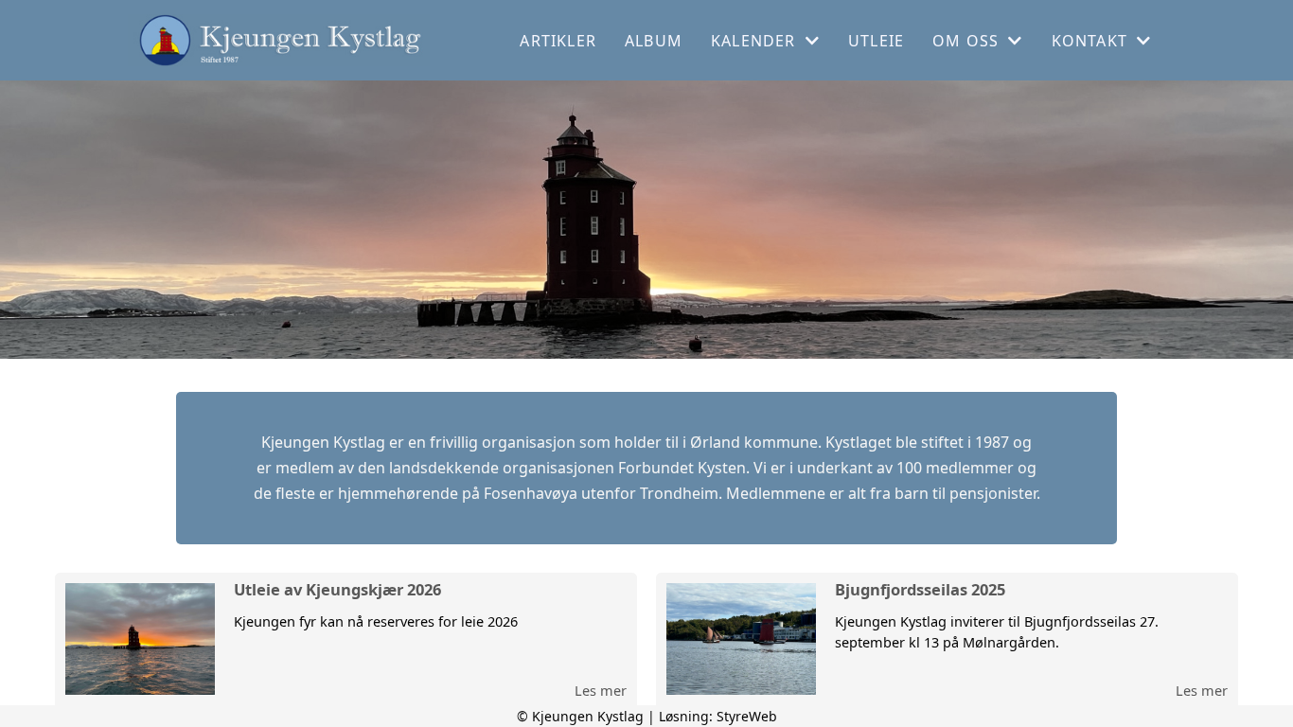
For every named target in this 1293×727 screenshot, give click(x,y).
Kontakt (1089, 40)
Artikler (558, 40)
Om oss (965, 40)
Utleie (876, 40)
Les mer (601, 690)
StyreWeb (747, 716)
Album (653, 40)
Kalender (753, 40)
